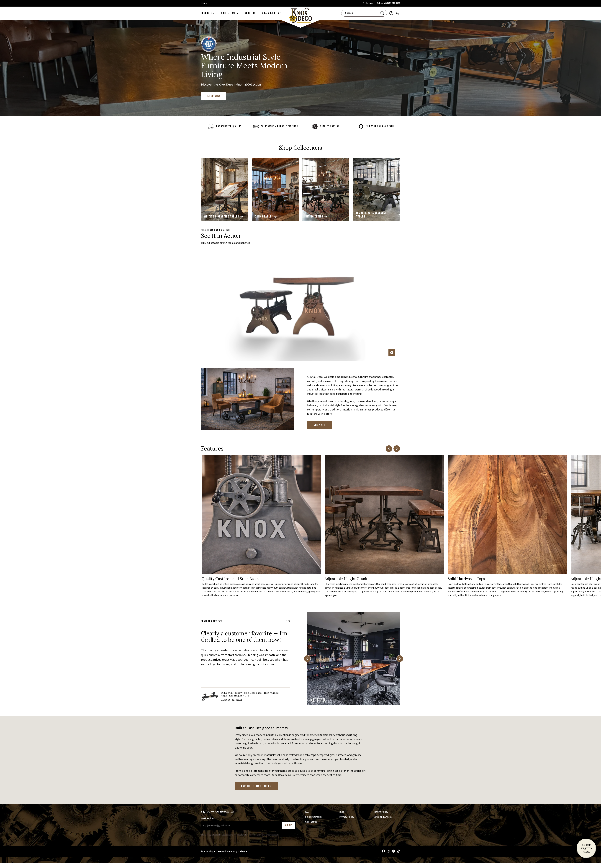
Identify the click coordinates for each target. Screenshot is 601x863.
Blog (341, 811)
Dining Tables (264, 216)
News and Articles (383, 816)
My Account (368, 3)
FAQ (307, 811)
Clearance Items (271, 13)
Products (206, 13)
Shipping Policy (313, 816)
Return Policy (380, 811)
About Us (250, 13)
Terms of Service (267, 834)
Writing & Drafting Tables (221, 216)
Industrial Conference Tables (371, 214)
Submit (288, 825)
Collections (228, 13)
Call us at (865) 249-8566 (388, 3)
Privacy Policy (251, 834)
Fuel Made (242, 851)
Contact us (311, 821)
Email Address (208, 818)
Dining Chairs (314, 216)
